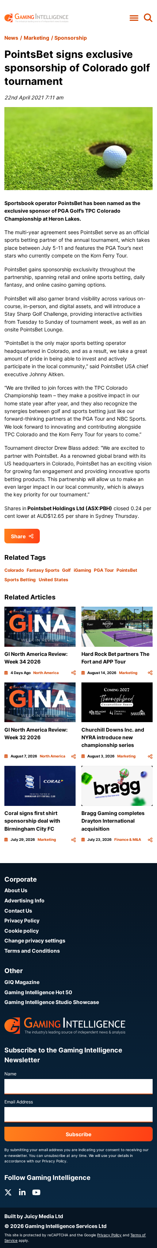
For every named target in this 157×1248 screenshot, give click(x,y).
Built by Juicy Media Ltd (33, 1216)
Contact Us (18, 911)
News (11, 38)
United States (53, 579)
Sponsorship (70, 38)
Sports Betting (20, 579)
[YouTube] (36, 1192)
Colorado (14, 570)
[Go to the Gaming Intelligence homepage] (36, 18)
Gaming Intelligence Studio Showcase (51, 1002)
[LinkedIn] (22, 1192)
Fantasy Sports (43, 570)
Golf (66, 570)
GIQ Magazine (21, 982)
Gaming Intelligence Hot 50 (38, 992)
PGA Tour (104, 570)
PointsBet (126, 570)
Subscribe (78, 1134)
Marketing (36, 38)
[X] (8, 1192)
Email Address (18, 1102)
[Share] (73, 673)
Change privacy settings (34, 940)
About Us (15, 890)
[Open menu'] (134, 18)
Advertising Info (24, 900)
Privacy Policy (21, 920)
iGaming (82, 570)
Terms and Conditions (32, 951)
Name (10, 1073)
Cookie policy (21, 931)
